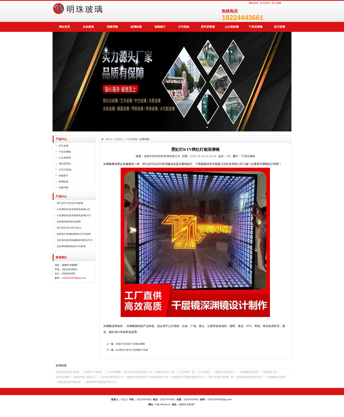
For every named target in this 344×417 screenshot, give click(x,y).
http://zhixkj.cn (163, 404)
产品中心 (119, 139)
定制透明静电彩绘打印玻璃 (71, 246)
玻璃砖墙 (136, 26)
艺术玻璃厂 (205, 372)
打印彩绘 (184, 26)
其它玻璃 (279, 26)
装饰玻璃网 (63, 377)
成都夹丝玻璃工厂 (226, 372)
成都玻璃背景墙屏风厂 (251, 377)
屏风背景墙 (208, 26)
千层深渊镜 (256, 26)
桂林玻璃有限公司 (112, 377)
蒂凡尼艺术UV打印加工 (69, 227)
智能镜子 (160, 26)
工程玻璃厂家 (186, 372)
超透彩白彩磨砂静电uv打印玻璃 (73, 234)
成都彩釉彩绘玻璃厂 (68, 372)
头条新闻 (88, 26)
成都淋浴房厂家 (165, 372)
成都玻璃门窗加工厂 (85, 377)
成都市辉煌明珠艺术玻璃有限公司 (148, 377)
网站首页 (253, 3)
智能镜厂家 (270, 372)
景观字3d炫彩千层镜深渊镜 (130, 344)
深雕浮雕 (112, 26)
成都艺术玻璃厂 (94, 372)
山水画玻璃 (232, 26)
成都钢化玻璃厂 (250, 372)
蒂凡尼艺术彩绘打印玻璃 (70, 203)
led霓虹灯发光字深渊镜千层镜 (132, 349)
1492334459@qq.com (74, 278)
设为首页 (265, 3)
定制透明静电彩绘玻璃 (69, 221)
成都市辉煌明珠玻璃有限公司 (162, 156)
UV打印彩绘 (65, 169)
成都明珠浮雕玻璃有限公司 (188, 377)
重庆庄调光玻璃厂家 (221, 377)
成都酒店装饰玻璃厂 (70, 382)
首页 (107, 139)
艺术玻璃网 (114, 372)
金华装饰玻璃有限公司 (138, 372)
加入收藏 (276, 3)
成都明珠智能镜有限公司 (101, 382)
